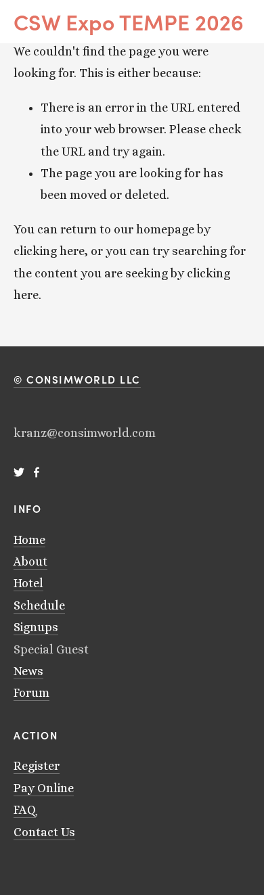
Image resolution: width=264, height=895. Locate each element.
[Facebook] (36, 472)
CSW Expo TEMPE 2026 (129, 21)
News (28, 671)
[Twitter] (19, 472)
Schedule (39, 605)
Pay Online (44, 788)
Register (37, 766)
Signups (36, 627)
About (30, 561)
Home (29, 540)
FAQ (25, 810)
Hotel (28, 583)
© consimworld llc (77, 379)
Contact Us (44, 832)
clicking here (49, 251)
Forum (31, 692)
